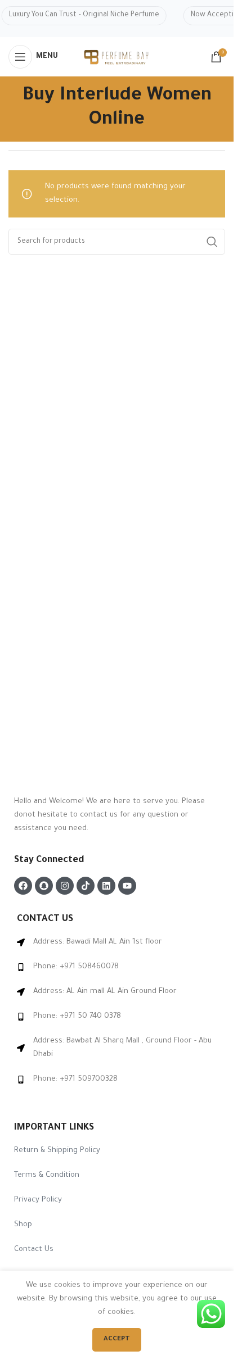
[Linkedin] (106, 886)
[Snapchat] (44, 886)
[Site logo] (117, 57)
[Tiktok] (86, 886)
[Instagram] (65, 886)
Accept (117, 1339)
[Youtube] (127, 886)
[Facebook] (23, 886)
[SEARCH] (212, 242)
